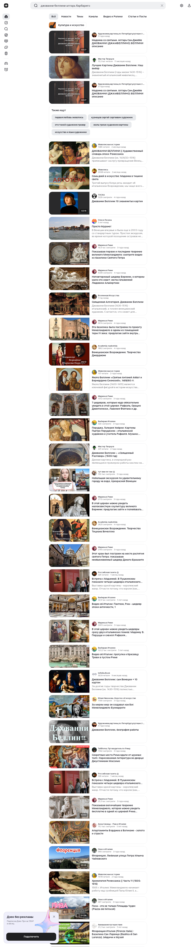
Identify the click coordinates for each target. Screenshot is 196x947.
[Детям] (6, 69)
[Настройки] (181, 5)
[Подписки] (6, 23)
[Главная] (6, 17)
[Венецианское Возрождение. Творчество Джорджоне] (69, 354)
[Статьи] (6, 41)
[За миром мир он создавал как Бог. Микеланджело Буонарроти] (69, 706)
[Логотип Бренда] (6, 5)
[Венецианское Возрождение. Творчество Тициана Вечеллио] (69, 530)
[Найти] (6, 29)
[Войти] (189, 5)
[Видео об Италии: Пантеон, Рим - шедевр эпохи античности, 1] (69, 606)
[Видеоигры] (6, 63)
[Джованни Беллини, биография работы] (69, 731)
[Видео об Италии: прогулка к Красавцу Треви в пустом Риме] (69, 656)
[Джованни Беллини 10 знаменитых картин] (69, 203)
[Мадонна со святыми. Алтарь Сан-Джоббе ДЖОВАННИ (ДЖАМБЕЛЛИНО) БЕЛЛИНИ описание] (69, 42)
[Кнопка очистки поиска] (162, 5)
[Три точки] (144, 35)
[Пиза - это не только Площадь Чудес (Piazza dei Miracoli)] (69, 908)
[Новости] (6, 35)
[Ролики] (6, 53)
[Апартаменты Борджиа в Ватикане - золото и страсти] (69, 832)
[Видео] (6, 47)
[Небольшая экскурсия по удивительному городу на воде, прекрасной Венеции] (69, 480)
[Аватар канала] (94, 35)
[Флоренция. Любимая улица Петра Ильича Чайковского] (69, 857)
